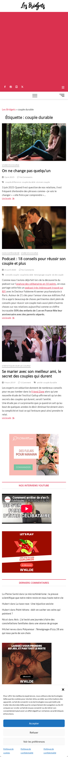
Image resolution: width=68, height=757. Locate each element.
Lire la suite (10, 198)
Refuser (34, 732)
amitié (39, 382)
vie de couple (58, 274)
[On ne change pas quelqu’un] (34, 142)
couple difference (13, 182)
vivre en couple (43, 182)
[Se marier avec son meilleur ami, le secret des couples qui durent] (34, 344)
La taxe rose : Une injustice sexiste (34, 603)
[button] (63, 689)
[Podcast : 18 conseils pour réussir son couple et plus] (34, 227)
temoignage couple (42, 274)
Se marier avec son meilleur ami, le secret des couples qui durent (31, 373)
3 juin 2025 (9, 177)
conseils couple (12, 274)
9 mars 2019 (9, 382)
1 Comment (25, 382)
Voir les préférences (34, 741)
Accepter (34, 723)
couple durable (28, 182)
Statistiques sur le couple (16, 365)
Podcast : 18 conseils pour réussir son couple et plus (34, 261)
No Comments (25, 177)
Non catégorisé (10, 253)
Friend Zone (37, 391)
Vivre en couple (10, 165)
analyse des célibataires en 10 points (36, 283)
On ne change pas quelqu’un (26, 170)
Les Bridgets (9, 109)
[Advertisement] (34, 48)
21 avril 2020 (10, 270)
